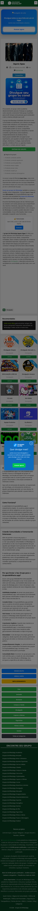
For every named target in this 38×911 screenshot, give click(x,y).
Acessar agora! (19, 465)
